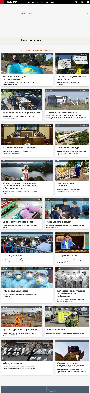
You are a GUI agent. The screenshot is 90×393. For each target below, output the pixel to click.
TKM (42, 2)
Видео (30, 6)
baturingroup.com (57, 390)
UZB (47, 2)
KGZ (33, 2)
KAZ (29, 2)
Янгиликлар (6, 6)
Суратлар (40, 6)
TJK (38, 2)
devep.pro (53, 391)
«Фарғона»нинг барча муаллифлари (80, 13)
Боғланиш (5, 387)
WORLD (52, 2)
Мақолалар (19, 6)
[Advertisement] (45, 26)
